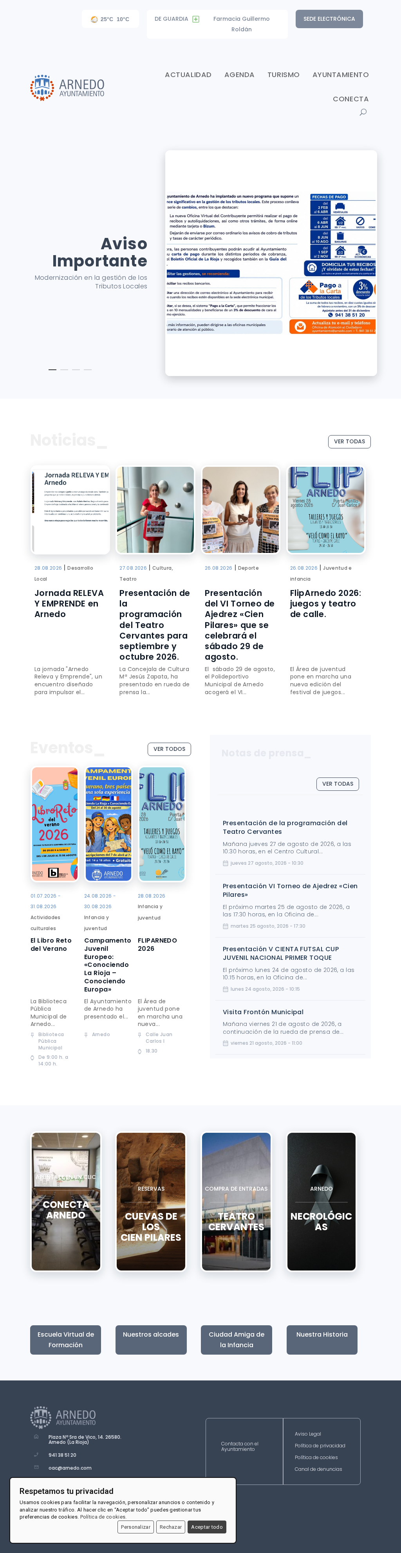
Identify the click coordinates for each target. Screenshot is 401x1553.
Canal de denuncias (318, 1469)
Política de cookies (316, 1458)
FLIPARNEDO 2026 (157, 944)
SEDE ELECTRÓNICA (329, 19)
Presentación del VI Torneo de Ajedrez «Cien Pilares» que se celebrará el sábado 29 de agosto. (240, 625)
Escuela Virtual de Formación (66, 1340)
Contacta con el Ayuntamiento (239, 1446)
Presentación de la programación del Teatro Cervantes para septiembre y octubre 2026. (154, 625)
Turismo (283, 74)
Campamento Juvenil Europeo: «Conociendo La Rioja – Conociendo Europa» (108, 965)
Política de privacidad (320, 1446)
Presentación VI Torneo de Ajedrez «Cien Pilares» (290, 890)
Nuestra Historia (322, 1334)
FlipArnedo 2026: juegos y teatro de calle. (325, 603)
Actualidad (188, 74)
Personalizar (135, 1527)
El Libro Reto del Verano (51, 944)
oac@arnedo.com (70, 1468)
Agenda (239, 74)
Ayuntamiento (340, 74)
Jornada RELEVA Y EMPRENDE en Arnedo (69, 603)
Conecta (351, 99)
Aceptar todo (207, 1527)
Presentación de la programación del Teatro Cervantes (285, 827)
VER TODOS (169, 749)
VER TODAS (349, 441)
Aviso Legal (308, 1434)
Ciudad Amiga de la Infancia (236, 1340)
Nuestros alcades (151, 1334)
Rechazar (171, 1527)
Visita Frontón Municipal (263, 1012)
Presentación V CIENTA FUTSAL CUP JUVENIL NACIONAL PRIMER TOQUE (281, 953)
